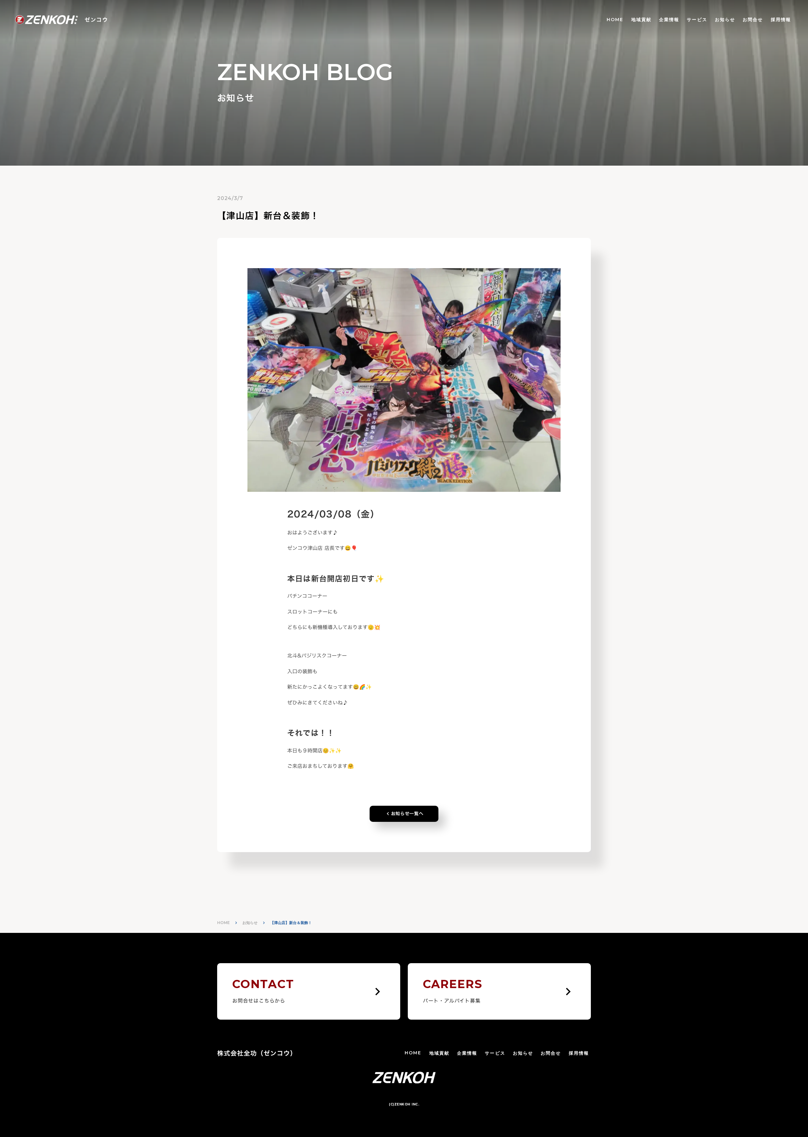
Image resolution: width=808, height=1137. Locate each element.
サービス (697, 19)
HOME (615, 19)
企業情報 (669, 19)
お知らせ (725, 19)
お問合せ (753, 19)
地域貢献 (641, 19)
